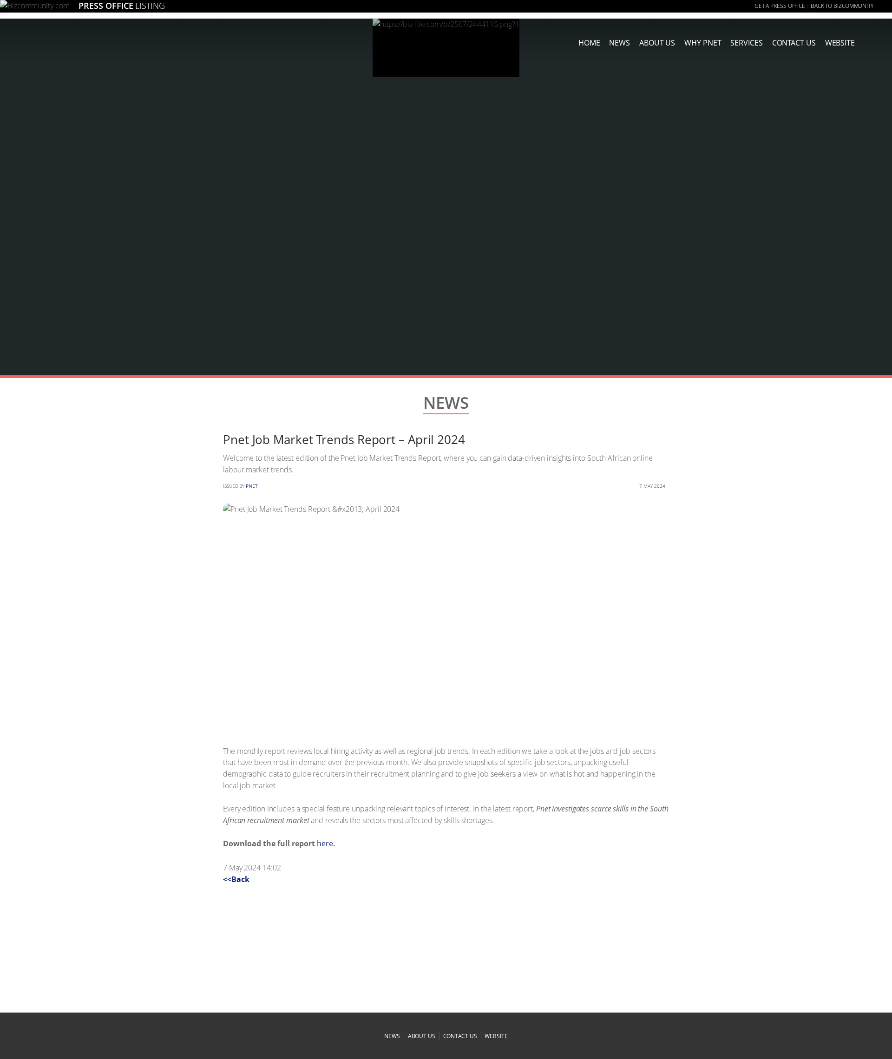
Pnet (252, 486)
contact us (460, 1036)
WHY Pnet (702, 43)
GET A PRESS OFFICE (779, 6)
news (619, 43)
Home (589, 43)
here (325, 843)
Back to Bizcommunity (842, 6)
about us (657, 43)
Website (840, 43)
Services (746, 43)
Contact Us (794, 43)
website (496, 1036)
